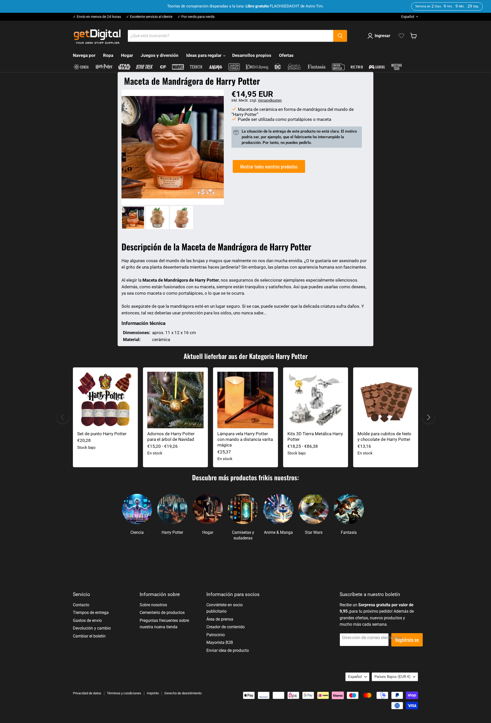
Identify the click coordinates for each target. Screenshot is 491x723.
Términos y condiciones (124, 693)
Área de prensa (219, 619)
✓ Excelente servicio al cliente (149, 17)
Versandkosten (270, 100)
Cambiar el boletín (89, 636)
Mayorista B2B (219, 642)
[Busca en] (340, 36)
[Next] (428, 417)
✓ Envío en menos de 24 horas (97, 17)
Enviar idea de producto (227, 650)
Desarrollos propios (251, 55)
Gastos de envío (87, 620)
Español (407, 17)
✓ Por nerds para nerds (196, 17)
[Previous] (63, 417)
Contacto (81, 604)
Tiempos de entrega (91, 612)
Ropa (108, 55)
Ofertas (286, 55)
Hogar (127, 55)
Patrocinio (215, 634)
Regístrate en (407, 639)
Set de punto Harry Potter (102, 433)
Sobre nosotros (153, 604)
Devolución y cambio (92, 628)
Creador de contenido (225, 626)
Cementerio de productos (162, 612)
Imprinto (153, 693)
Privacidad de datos (87, 693)
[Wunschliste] (401, 36)
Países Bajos (392, 676)
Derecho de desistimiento (183, 693)
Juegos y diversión (159, 55)
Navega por (84, 55)
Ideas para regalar (204, 55)
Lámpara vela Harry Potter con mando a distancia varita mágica (245, 439)
